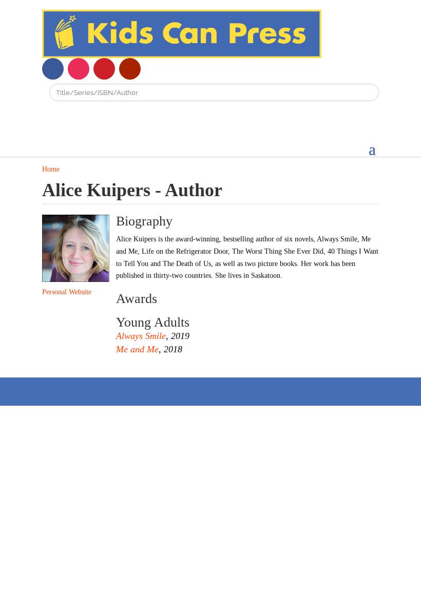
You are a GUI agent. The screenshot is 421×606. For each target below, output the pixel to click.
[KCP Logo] (181, 56)
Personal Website (66, 292)
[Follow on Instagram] (78, 69)
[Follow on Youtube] (130, 69)
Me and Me (137, 349)
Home (51, 169)
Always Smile (141, 336)
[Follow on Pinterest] (104, 69)
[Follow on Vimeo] (155, 69)
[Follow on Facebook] (53, 69)
